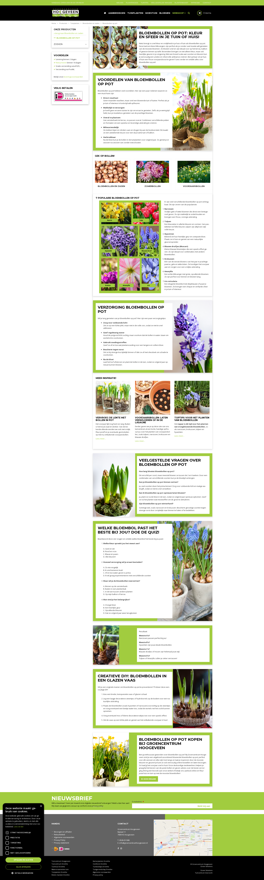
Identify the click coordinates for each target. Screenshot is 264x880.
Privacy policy (98, 875)
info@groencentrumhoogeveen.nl (133, 843)
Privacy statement (61, 843)
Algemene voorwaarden (64, 837)
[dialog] (23, 840)
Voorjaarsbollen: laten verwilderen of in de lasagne (151, 420)
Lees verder (19, 826)
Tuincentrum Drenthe (60, 864)
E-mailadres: (138, 801)
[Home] (105, 13)
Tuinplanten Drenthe (59, 872)
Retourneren (61, 62)
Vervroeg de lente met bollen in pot (111, 418)
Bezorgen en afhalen (63, 832)
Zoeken (58, 44)
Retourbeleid (59, 834)
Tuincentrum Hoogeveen (61, 861)
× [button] (41, 806)
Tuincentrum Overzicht (203, 873)
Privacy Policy (59, 840)
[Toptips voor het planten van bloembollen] (192, 397)
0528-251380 (124, 840)
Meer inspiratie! (106, 378)
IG (121, 848)
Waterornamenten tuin (60, 869)
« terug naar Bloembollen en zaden (68, 33)
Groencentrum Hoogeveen (129, 829)
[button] (23, 873)
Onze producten (65, 29)
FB (118, 848)
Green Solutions (206, 866)
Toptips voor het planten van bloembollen (191, 418)
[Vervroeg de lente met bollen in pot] (113, 397)
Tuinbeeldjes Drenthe (101, 867)
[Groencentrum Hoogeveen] (65, 13)
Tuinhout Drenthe (58, 867)
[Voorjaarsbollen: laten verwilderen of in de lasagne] (152, 397)
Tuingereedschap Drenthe (102, 869)
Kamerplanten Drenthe (101, 861)
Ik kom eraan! (148, 779)
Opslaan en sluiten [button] (23, 860)
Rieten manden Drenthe (61, 875)
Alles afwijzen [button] (23, 867)
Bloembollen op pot (68, 38)
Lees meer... (101, 438)
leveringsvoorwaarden (73, 77)
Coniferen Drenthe (100, 864)
